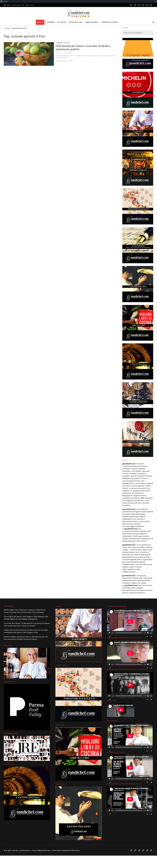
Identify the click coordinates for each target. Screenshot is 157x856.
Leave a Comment (68, 61)
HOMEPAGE (51, 22)
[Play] (109, 634)
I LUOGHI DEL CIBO (75, 22)
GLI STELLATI (61, 22)
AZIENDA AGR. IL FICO (61, 42)
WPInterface (75, 850)
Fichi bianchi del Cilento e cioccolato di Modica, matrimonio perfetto (83, 47)
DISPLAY (67, 42)
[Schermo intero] (151, 634)
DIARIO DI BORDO (91, 22)
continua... (59, 61)
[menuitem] (1, 1)
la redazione (69, 53)
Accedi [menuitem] (6, 1)
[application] (130, 622)
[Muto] (148, 634)
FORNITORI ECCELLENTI (109, 22)
